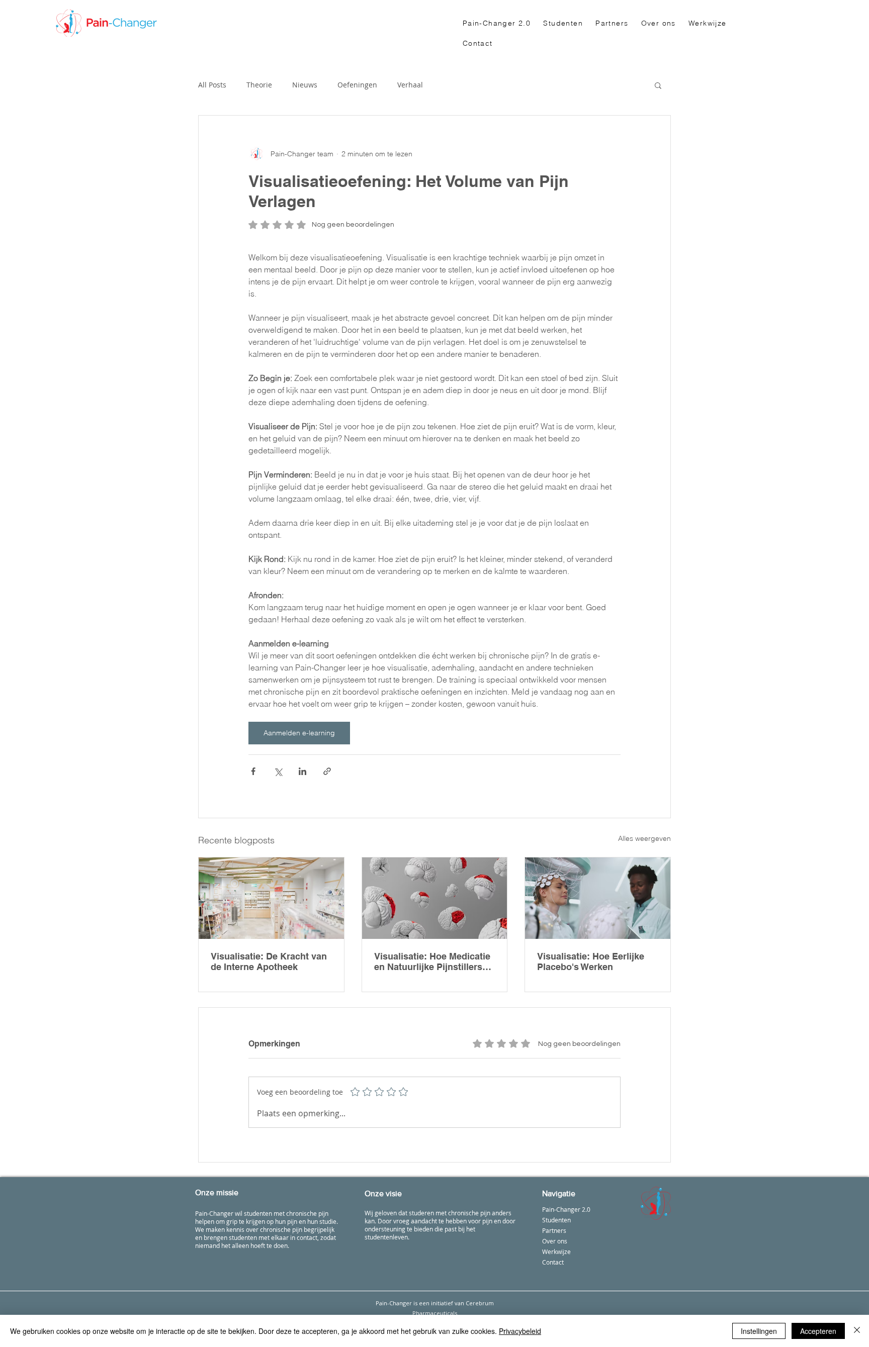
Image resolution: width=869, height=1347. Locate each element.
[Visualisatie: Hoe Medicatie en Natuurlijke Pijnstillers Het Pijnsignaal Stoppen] (434, 898)
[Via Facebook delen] (253, 771)
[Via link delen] (327, 771)
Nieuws (304, 84)
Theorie (259, 84)
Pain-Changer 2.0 (566, 1209)
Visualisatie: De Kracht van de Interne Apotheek (269, 961)
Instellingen (759, 1331)
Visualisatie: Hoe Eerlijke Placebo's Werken (590, 961)
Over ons (554, 1241)
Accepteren (818, 1331)
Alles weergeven (644, 838)
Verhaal (410, 84)
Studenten (556, 1220)
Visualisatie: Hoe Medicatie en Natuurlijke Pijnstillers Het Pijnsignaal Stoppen (432, 961)
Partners (554, 1230)
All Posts (212, 84)
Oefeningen (357, 84)
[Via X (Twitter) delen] (278, 771)
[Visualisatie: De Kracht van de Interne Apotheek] (271, 898)
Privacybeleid (520, 1331)
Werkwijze (556, 1251)
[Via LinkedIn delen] (302, 771)
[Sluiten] (857, 1331)
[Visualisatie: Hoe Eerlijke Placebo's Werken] (597, 898)
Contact (553, 1262)
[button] (658, 85)
